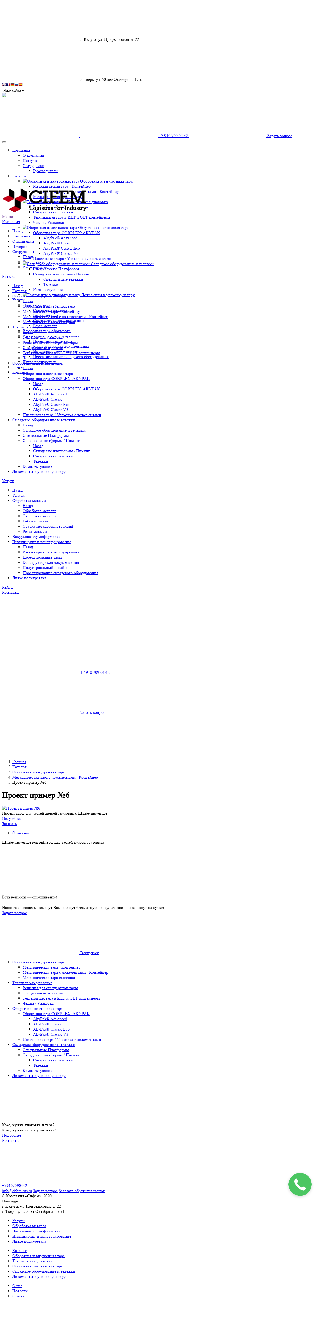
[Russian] (16, 85)
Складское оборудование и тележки (43, 419)
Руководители (35, 267)
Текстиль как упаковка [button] (88, 201)
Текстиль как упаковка (32, 326)
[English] (4, 85)
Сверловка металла (39, 515)
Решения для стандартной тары (50, 342)
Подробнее (11, 818)
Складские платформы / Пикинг (51, 440)
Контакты (21, 372)
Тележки (51, 284)
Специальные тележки (63, 279)
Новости (20, 1290)
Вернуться (89, 952)
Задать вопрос (14, 912)
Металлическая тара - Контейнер (51, 311)
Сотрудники (23, 251)
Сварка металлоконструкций (48, 526)
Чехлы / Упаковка (48, 222)
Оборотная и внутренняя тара (38, 296)
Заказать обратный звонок (82, 1190)
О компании (23, 241)
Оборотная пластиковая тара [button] (103, 227)
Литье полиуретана (29, 577)
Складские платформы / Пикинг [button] (61, 274)
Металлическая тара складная (49, 321)
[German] (12, 85)
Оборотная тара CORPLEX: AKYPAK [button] (66, 232)
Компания (11, 221)
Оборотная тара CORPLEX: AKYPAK (56, 378)
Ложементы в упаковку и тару (108, 294)
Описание (21, 832)
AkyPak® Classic (57, 243)
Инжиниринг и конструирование (41, 541)
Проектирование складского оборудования (71, 356)
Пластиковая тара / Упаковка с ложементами (72, 258)
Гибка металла (35, 521)
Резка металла (35, 531)
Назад (17, 230)
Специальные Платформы (56, 268)
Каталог (9, 276)
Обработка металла (29, 500)
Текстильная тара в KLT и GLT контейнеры (71, 217)
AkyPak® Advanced (60, 237)
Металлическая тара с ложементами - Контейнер (65, 316)
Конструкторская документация (51, 562)
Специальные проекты (43, 347)
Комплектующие (48, 289)
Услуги (8, 480)
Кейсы (7, 587)
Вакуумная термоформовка (47, 330)
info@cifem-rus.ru (17, 1190)
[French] (8, 85)
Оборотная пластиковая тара (37, 363)
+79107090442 (14, 1185)
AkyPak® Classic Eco (61, 248)
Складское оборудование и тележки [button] (122, 263)
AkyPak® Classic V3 (61, 253)
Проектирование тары (42, 557)
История (19, 246)
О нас (17, 1285)
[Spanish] (21, 85)
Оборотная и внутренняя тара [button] (106, 181)
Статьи (18, 1296)
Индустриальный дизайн (45, 567)
